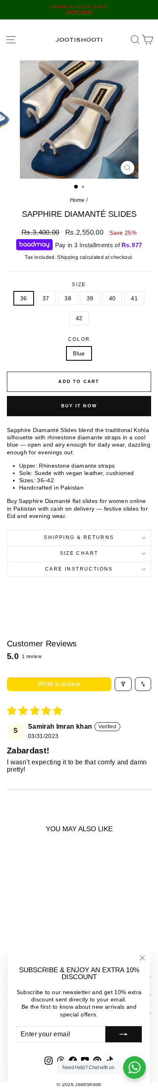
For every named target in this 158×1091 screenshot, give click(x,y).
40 (112, 298)
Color (79, 339)
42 (79, 318)
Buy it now (79, 405)
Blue (79, 353)
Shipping (67, 257)
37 (46, 298)
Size (79, 284)
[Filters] (123, 684)
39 (90, 298)
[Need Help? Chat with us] (134, 1067)
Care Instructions (79, 569)
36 (23, 298)
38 (67, 298)
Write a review (59, 683)
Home (77, 200)
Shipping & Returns (79, 537)
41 (134, 298)
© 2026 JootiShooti (79, 1084)
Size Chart (79, 553)
